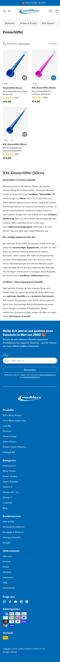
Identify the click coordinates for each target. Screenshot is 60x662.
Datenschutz (9, 587)
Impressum (8, 577)
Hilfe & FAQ (8, 521)
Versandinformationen (13, 526)
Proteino (7, 431)
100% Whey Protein (12, 415)
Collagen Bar (9, 452)
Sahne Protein (9, 441)
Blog (5, 507)
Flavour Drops (9, 436)
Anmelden (30, 370)
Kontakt (6, 542)
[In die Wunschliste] (25, 53)
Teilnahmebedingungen (31, 377)
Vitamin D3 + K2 (11, 492)
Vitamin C (7, 486)
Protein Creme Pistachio (14, 446)
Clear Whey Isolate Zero (14, 420)
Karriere (6, 561)
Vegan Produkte (10, 481)
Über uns (7, 556)
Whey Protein (9, 471)
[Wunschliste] (50, 10)
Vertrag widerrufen (12, 537)
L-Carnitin (7, 502)
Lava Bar (7, 425)
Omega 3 (7, 497)
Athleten (7, 572)
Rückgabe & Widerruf (13, 532)
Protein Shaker (10, 476)
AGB (5, 582)
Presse (6, 566)
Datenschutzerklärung (48, 375)
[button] (9, 11)
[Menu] (4, 11)
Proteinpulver (9, 465)
